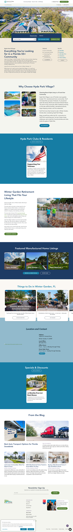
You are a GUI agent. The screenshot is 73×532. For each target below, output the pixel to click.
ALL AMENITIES (47, 59)
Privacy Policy (48, 529)
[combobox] (24, 39)
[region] (18, 525)
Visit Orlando (52, 317)
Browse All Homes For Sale (31, 273)
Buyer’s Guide (45, 273)
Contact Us (42, 353)
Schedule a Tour (64, 1)
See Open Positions (62, 508)
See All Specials (36, 370)
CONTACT (62, 60)
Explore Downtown (20, 317)
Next (68, 306)
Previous (5, 306)
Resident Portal (56, 1)
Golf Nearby (40, 1)
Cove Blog (28, 501)
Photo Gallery (62, 57)
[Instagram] (35, 521)
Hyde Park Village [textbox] (17, 39)
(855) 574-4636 (28, 514)
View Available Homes (43, 39)
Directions (59, 4)
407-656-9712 (66, 4)
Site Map (61, 50)
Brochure (61, 52)
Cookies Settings (61, 529)
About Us (28, 503)
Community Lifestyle (27, 1)
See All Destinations (8, 4)
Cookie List (67, 529)
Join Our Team (28, 505)
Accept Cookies (31, 529)
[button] (70, 529)
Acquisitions (28, 507)
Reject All (23, 529)
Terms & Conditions (54, 529)
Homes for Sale (34, 1)
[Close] (34, 521)
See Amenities (44, 125)
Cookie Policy (21, 526)
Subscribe (55, 492)
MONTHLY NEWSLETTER (36, 141)
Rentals (41, 35)
